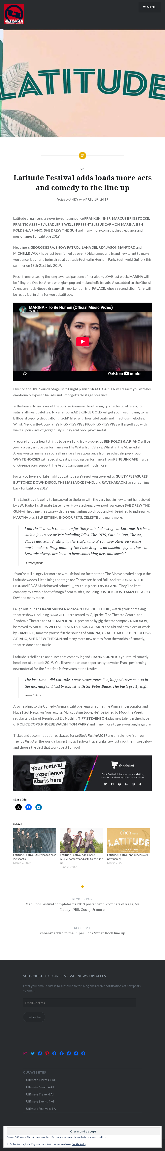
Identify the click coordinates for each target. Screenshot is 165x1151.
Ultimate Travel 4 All (40, 1094)
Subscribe (34, 1017)
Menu (152, 7)
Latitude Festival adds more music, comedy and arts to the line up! (81, 859)
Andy (74, 199)
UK (82, 168)
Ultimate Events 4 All (40, 1101)
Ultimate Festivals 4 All (41, 1108)
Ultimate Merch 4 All (40, 1087)
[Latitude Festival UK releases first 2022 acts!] (34, 840)
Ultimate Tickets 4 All (41, 1080)
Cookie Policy (79, 1144)
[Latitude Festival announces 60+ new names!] (128, 840)
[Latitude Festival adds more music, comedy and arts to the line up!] (81, 840)
